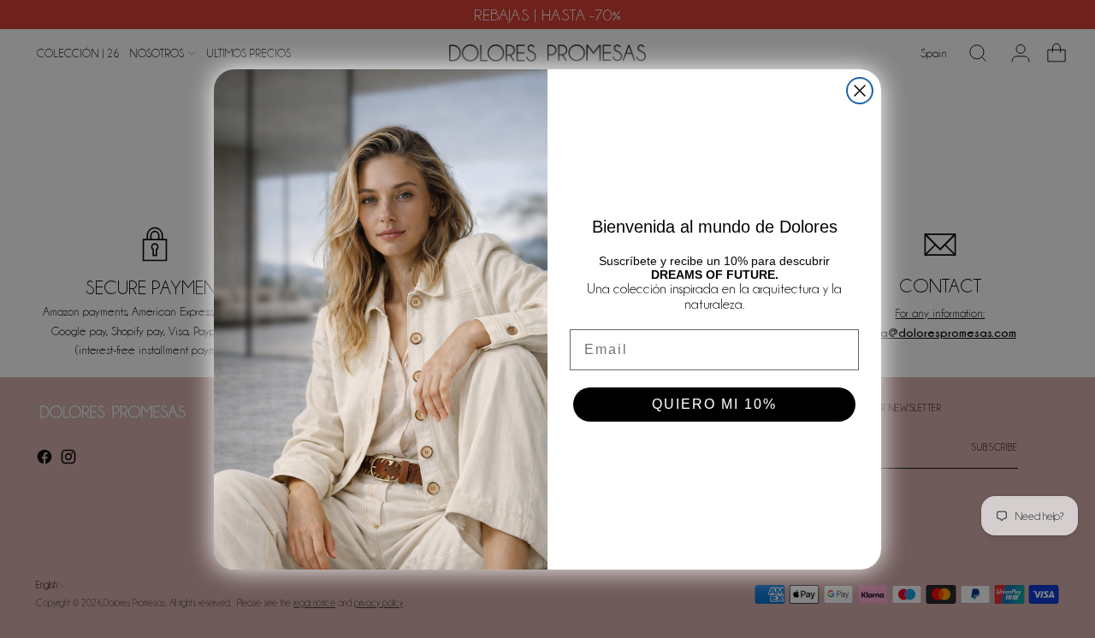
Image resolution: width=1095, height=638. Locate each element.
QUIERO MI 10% (714, 404)
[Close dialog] (860, 90)
